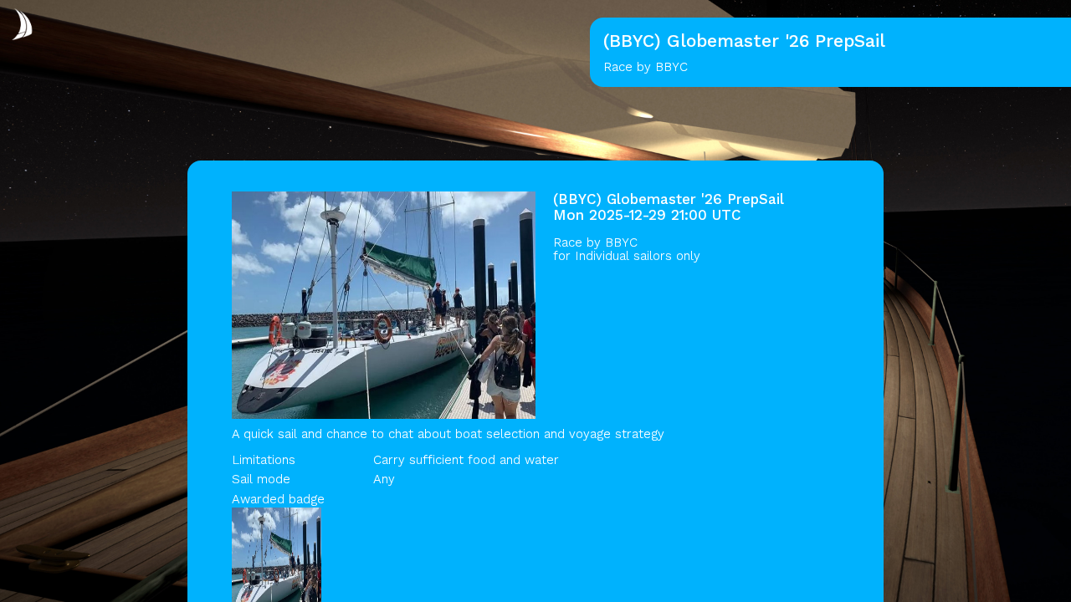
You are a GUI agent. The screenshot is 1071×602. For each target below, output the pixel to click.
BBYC (621, 242)
